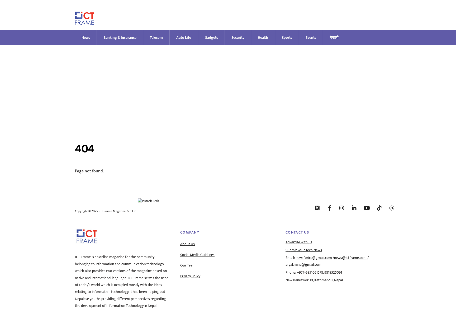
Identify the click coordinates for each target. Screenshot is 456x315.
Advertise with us (299, 242)
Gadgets (211, 38)
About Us (187, 244)
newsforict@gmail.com (314, 258)
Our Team (188, 265)
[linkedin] (354, 208)
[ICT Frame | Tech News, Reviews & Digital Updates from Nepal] (84, 22)
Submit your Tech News (304, 250)
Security (237, 38)
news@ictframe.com (350, 258)
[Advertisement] (228, 85)
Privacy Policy (190, 276)
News (86, 38)
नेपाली (334, 38)
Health (263, 38)
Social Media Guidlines (197, 255)
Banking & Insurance (120, 38)
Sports (287, 38)
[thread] (391, 208)
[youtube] (367, 208)
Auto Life (183, 38)
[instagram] (342, 208)
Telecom (156, 38)
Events (311, 38)
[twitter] (317, 208)
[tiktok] (379, 208)
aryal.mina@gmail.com (303, 264)
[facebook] (329, 208)
